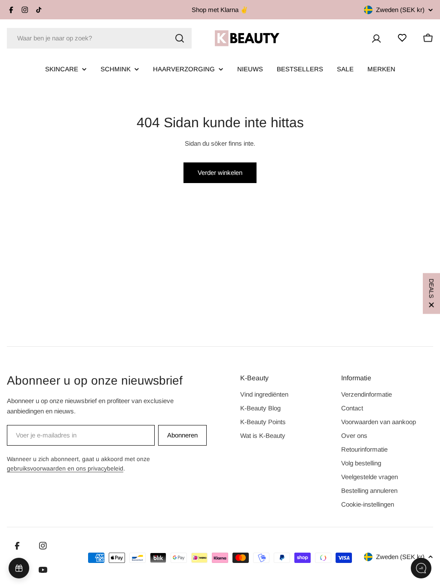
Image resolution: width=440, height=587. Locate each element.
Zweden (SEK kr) (400, 9)
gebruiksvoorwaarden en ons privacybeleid (65, 468)
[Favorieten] (402, 38)
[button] (431, 293)
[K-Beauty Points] (19, 568)
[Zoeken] (179, 38)
